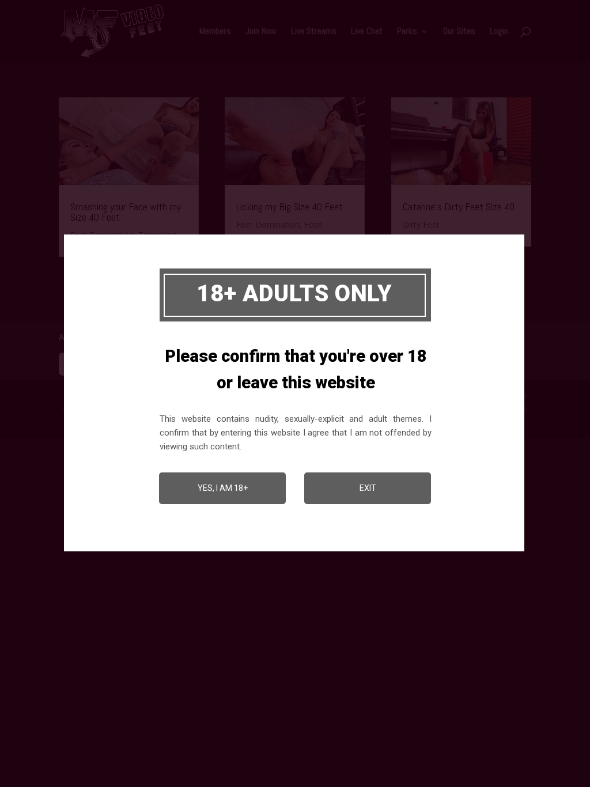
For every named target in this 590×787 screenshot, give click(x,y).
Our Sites (459, 32)
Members (215, 32)
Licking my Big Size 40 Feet (289, 206)
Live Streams (313, 32)
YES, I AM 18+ (223, 488)
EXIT (368, 488)
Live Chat (367, 32)
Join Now (261, 32)
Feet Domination (268, 224)
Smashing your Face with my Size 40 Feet (125, 212)
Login (499, 32)
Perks (407, 32)
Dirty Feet (421, 224)
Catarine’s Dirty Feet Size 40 (459, 206)
